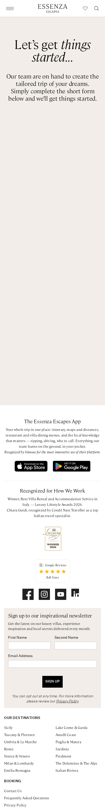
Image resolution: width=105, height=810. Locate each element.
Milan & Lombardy (19, 763)
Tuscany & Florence (19, 734)
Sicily (8, 727)
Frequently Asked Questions (26, 797)
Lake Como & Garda (71, 727)
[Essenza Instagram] (44, 594)
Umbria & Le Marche (20, 741)
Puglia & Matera (68, 741)
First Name (17, 637)
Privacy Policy (67, 701)
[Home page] (52, 8)
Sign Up (52, 681)
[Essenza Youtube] (60, 594)
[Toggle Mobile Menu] (10, 8)
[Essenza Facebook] (28, 594)
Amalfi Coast (66, 734)
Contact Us (13, 790)
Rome (9, 749)
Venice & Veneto (17, 756)
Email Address (20, 656)
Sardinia (62, 749)
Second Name (66, 637)
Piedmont (63, 756)
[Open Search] (96, 8)
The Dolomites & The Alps (76, 763)
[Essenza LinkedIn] (77, 594)
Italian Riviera (67, 770)
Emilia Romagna (17, 770)
